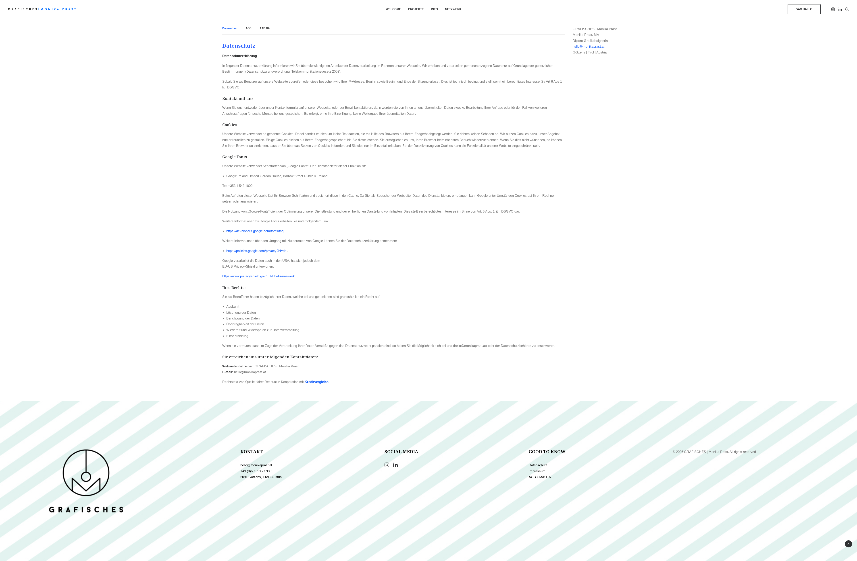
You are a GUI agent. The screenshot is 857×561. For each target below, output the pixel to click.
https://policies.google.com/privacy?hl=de (256, 251)
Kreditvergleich (317, 382)
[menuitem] (393, 9)
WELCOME (393, 9)
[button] (833, 9)
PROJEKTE (416, 9)
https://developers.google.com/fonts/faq (254, 231)
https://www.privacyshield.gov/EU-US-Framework (258, 276)
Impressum (537, 471)
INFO (434, 9)
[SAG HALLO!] (86, 481)
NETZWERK (453, 9)
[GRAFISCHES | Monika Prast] (42, 9)
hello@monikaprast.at (588, 46)
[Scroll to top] (848, 543)
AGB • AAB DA (540, 477)
